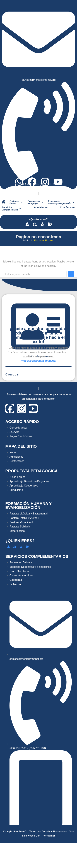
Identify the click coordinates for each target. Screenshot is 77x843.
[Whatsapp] (19, 181)
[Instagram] (45, 181)
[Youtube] (58, 181)
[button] (16, 202)
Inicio (26, 240)
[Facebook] (32, 181)
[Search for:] (35, 274)
